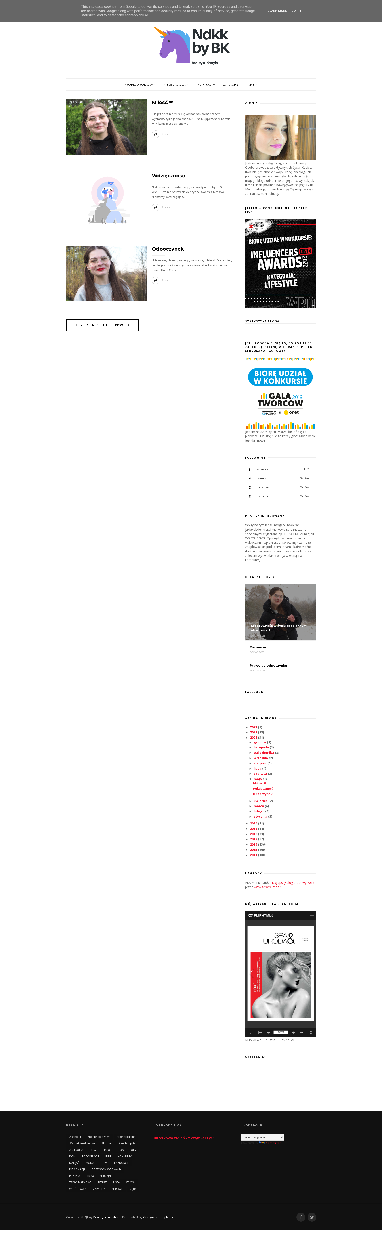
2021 (254, 737)
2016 (254, 844)
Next (119, 325)
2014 (254, 855)
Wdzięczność (168, 176)
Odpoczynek (168, 249)
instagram (283, 487)
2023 (254, 727)
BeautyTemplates (105, 1217)
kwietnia (261, 801)
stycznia (261, 816)
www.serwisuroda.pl (268, 887)
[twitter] (312, 1217)
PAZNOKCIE (121, 1163)
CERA (93, 1150)
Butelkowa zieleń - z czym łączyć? (184, 1138)
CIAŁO (106, 1150)
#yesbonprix (127, 1143)
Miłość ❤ (162, 102)
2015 (254, 849)
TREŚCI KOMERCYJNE (99, 1176)
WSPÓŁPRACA (77, 1189)
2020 (254, 823)
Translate (274, 1143)
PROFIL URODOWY (139, 84)
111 (105, 325)
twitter (283, 478)
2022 (254, 732)
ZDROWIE (117, 1189)
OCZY (104, 1163)
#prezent (107, 1143)
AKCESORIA (76, 1150)
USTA (116, 1182)
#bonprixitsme (126, 1137)
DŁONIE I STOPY (126, 1150)
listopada (262, 747)
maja (258, 779)
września (261, 758)
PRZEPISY (74, 1176)
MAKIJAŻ (204, 84)
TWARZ (102, 1182)
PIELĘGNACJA (174, 84)
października (264, 752)
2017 (254, 839)
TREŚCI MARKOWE (80, 1182)
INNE (251, 84)
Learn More (277, 11)
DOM (72, 1156)
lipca (258, 768)
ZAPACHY (231, 84)
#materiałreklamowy (82, 1143)
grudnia (260, 742)
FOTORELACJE (90, 1156)
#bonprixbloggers (98, 1137)
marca (259, 806)
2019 (254, 828)
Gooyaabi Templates (158, 1217)
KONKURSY (125, 1156)
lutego (259, 811)
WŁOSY (130, 1182)
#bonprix (75, 1137)
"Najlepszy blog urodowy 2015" (293, 882)
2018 (254, 834)
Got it (296, 11)
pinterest (283, 496)
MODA (90, 1163)
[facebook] (300, 1217)
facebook (283, 469)
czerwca (261, 773)
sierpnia (260, 763)
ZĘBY (133, 1189)
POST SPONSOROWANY (106, 1169)
